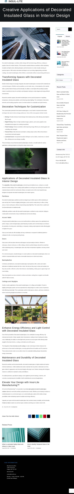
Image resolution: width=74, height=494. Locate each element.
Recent (68, 36)
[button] (3, 438)
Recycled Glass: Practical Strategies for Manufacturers (66, 63)
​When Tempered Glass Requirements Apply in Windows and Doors (62, 138)
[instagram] (69, 492)
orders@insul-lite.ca (63, 163)
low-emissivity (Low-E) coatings (18, 346)
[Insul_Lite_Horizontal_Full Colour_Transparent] (13, 0)
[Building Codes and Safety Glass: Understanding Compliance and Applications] (59, 40)
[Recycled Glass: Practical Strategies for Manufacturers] (59, 62)
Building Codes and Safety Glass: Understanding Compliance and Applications (66, 43)
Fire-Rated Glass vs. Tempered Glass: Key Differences (66, 53)
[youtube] (66, 492)
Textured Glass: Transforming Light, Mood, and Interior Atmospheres (64, 127)
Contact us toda (6, 402)
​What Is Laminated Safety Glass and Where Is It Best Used (63, 94)
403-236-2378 (62, 160)
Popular (60, 36)
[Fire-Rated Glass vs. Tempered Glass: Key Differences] (59, 52)
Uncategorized (14, 406)
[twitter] (64, 492)
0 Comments (13, 448)
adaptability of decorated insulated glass (13, 185)
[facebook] (62, 492)
